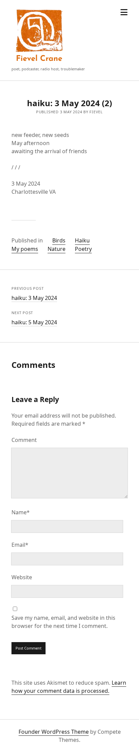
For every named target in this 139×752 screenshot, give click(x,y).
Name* (20, 512)
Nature (56, 249)
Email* (19, 544)
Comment (24, 440)
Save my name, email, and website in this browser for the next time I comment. (63, 622)
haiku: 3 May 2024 (34, 298)
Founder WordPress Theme (54, 731)
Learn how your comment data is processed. (68, 687)
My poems (24, 249)
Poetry (83, 249)
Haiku (82, 240)
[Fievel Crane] (39, 62)
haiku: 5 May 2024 (34, 322)
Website (21, 577)
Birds (58, 240)
